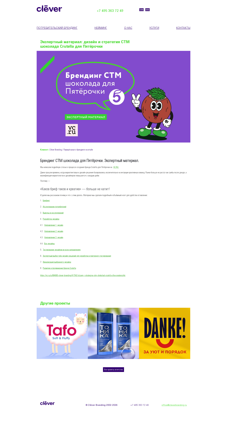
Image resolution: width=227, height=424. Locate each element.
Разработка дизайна (51, 219)
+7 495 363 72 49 (110, 11)
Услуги (154, 28)
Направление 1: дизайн (53, 225)
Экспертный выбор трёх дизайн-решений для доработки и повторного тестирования (77, 256)
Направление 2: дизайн (53, 231)
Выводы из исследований (53, 213)
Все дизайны (49, 244)
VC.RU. (116, 167)
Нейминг (100, 28)
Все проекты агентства (113, 370)
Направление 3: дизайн (53, 238)
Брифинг (46, 201)
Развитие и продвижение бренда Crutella (59, 268)
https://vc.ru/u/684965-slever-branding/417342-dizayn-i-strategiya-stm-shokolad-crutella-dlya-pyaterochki (82, 276)
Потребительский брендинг (57, 28)
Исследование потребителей (54, 207)
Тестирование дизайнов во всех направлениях (62, 250)
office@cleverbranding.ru (174, 405)
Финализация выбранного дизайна (57, 262)
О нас (128, 28)
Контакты (183, 28)
